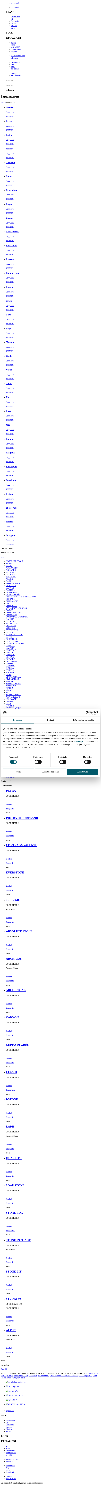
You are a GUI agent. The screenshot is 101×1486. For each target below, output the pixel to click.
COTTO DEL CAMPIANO (17, 617)
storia (13, 45)
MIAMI (9, 690)
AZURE (9, 579)
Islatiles (14, 26)
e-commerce (15, 62)
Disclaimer (33, 1375)
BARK (9, 581)
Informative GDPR (21, 1375)
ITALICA (10, 668)
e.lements (14, 58)
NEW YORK (11, 699)
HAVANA (10, 648)
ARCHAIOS (11, 572)
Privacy (4, 1375)
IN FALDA (10, 659)
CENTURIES (11, 592)
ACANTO (10, 563)
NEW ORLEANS (13, 697)
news (13, 67)
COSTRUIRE (11, 615)
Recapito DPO (43, 1375)
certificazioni (16, 49)
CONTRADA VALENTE (16, 608)
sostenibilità (15, 47)
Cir (12, 19)
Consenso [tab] (17, 720)
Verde (13, 28)
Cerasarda (15, 21)
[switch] (38, 762)
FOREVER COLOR (14, 635)
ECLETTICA (11, 623)
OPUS (8, 704)
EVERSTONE (12, 630)
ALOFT (9, 566)
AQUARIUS (11, 570)
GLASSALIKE (12, 641)
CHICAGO (10, 599)
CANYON (10, 588)
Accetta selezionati (50, 772)
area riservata (16, 75)
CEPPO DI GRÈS (13, 594)
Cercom (14, 23)
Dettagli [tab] (50, 720)
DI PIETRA (11, 621)
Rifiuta (18, 772)
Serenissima (15, 17)
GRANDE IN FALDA (15, 643)
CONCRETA (11, 606)
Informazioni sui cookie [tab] (83, 720)
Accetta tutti (82, 772)
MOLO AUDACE (13, 695)
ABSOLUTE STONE (15, 561)
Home (3, 102)
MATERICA (11, 686)
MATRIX (10, 688)
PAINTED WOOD (13, 708)
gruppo (13, 43)
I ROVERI (10, 655)
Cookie (10, 1375)
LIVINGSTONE (12, 679)
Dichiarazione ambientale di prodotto (64, 1375)
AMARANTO (12, 568)
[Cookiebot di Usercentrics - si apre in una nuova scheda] (87, 713)
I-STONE (10, 657)
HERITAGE (11, 650)
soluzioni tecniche (18, 56)
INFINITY (10, 666)
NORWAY (10, 701)
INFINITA (10, 663)
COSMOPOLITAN (14, 612)
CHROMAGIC (12, 601)
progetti (14, 51)
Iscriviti (4, 1369)
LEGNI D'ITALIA (13, 677)
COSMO (9, 610)
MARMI (9, 681)
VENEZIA (10, 777)
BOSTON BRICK (13, 583)
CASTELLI (10, 590)
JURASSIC (10, 672)
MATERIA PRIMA (13, 683)
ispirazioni (15, 3)
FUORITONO (12, 639)
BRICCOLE (11, 586)
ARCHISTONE (12, 574)
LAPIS (8, 675)
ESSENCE (10, 628)
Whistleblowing (92, 1373)
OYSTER (10, 706)
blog (12, 64)
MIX (8, 692)
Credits (22, 1378)
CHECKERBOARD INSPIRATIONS (21, 597)
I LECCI (9, 652)
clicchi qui (78, 741)
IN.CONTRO (11, 661)
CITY (8, 603)
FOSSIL (9, 637)
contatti (14, 73)
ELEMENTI (11, 626)
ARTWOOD (11, 577)
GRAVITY (10, 646)
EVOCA (9, 632)
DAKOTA (10, 619)
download (15, 69)
